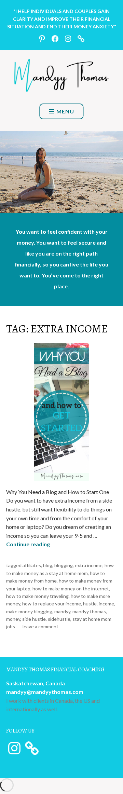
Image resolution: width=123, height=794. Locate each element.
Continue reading (28, 544)
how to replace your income (51, 603)
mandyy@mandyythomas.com (44, 691)
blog (47, 565)
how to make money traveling (37, 596)
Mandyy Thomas (89, 611)
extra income (88, 565)
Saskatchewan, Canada (35, 683)
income (106, 603)
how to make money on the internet (70, 588)
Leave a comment (40, 626)
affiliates (32, 565)
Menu (65, 111)
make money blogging (29, 611)
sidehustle (59, 619)
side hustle (34, 619)
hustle (90, 603)
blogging (63, 565)
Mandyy (62, 611)
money (13, 619)
